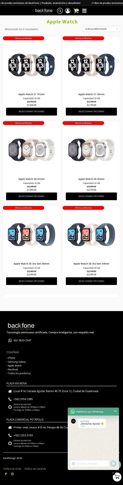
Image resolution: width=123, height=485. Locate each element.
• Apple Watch (14, 365)
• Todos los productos (18, 373)
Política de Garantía (35, 468)
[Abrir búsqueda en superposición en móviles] (60, 10)
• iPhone (10, 357)
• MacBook (12, 369)
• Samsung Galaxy (16, 361)
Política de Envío (12, 468)
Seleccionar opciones (31, 111)
